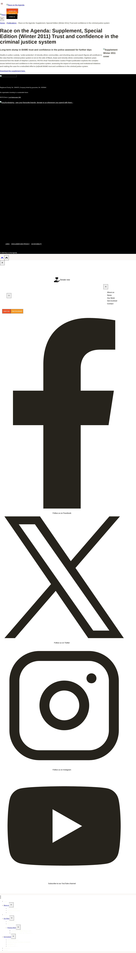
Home (5, 901)
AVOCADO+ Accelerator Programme (21, 933)
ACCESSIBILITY (36, 244)
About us (6, 905)
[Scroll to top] (2, 258)
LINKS (8, 244)
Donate (6, 950)
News (5, 914)
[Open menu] (2, 19)
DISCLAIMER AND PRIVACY (20, 244)
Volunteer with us (12, 946)
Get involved (7, 937)
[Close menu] (105, 286)
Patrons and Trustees (13, 910)
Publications (10, 923)
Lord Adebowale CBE (14, 97)
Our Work (6, 918)
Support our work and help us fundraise (19, 942)
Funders (9, 912)
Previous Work (11, 927)
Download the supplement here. (12, 71)
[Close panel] (2, 262)
